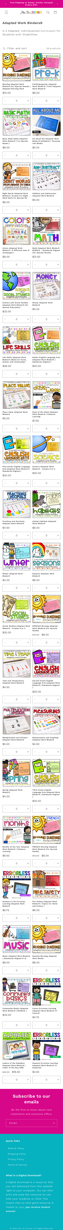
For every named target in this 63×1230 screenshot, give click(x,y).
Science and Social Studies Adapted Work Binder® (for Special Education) (15, 305)
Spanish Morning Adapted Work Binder (44, 957)
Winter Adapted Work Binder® (12, 575)
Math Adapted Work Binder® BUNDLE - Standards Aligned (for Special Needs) (46, 250)
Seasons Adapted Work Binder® (43, 575)
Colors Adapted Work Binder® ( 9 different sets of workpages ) (15, 250)
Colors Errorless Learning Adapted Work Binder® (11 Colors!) (44, 1010)
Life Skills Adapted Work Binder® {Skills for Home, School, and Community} (14, 359)
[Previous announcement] (5, 4)
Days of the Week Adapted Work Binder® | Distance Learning (45, 414)
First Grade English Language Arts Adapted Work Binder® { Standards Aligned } (16, 469)
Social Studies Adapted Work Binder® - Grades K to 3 (16, 627)
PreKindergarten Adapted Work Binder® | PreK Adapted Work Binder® (46, 86)
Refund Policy (16, 1148)
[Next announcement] (57, 4)
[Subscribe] (53, 1123)
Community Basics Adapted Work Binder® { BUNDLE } (15, 1009)
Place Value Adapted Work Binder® (15, 413)
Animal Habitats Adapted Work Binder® (44, 522)
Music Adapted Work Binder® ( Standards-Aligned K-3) (16, 957)
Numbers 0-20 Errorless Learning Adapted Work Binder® (13, 904)
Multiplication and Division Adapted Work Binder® (15, 739)
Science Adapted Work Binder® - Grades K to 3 (43, 468)
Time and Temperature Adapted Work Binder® (13, 682)
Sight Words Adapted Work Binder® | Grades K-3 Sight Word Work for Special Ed (15, 195)
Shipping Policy (17, 1154)
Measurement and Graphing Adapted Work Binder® (45, 739)
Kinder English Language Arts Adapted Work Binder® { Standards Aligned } (46, 359)
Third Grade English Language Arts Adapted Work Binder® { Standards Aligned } (46, 793)
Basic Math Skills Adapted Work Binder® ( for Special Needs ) (15, 141)
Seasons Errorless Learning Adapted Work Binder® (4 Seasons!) (45, 1065)
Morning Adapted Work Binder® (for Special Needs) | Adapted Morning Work (16, 86)
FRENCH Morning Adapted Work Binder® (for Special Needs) (44, 849)
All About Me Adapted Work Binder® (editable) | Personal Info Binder (46, 141)
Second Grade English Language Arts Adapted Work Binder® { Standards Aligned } (46, 684)
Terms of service (17, 1165)
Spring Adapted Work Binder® (12, 791)
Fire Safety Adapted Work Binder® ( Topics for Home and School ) (45, 904)
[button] (6, 12)
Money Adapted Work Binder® (42, 304)
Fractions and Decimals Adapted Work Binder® (13, 522)
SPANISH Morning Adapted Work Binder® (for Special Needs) (45, 628)
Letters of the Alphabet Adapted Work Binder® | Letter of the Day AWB (13, 1065)
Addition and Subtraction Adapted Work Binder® (44, 194)
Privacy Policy (16, 1159)
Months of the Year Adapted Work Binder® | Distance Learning (15, 849)
